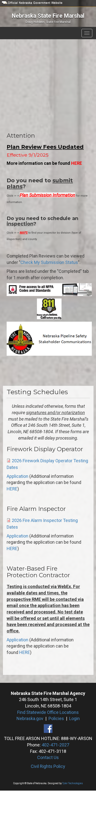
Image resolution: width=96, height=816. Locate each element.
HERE (12, 488)
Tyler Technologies (72, 783)
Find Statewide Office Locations (48, 712)
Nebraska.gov (29, 718)
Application (17, 476)
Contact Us (48, 757)
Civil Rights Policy (48, 766)
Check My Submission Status (49, 262)
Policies (56, 718)
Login (74, 718)
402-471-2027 (55, 744)
